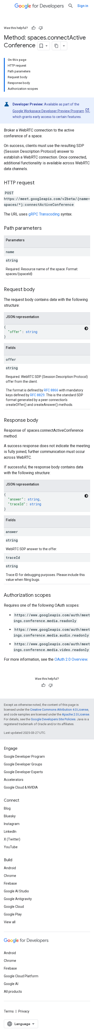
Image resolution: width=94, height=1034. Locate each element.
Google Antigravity (18, 899)
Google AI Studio (16, 891)
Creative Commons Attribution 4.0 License (59, 709)
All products (13, 991)
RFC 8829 (37, 395)
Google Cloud (14, 907)
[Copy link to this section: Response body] (43, 420)
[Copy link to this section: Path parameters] (46, 228)
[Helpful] (33, 28)
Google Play (13, 914)
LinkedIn (10, 831)
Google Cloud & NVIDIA (21, 787)
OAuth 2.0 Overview (70, 659)
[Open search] (71, 6)
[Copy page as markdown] (56, 46)
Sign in (82, 6)
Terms (9, 1011)
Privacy (23, 1011)
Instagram (12, 824)
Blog (7, 808)
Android (10, 868)
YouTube (11, 847)
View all (9, 922)
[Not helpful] (40, 28)
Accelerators (13, 780)
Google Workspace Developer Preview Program (48, 111)
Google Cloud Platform (21, 976)
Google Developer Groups (23, 764)
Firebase (10, 883)
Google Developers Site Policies (53, 719)
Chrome (10, 876)
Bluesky (10, 816)
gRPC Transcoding (44, 214)
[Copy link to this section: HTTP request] (39, 183)
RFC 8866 (51, 390)
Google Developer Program (24, 756)
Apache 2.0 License (75, 714)
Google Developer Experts (23, 772)
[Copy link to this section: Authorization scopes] (55, 595)
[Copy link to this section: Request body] (39, 290)
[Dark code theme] (86, 328)
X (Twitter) (12, 839)
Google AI (11, 984)
